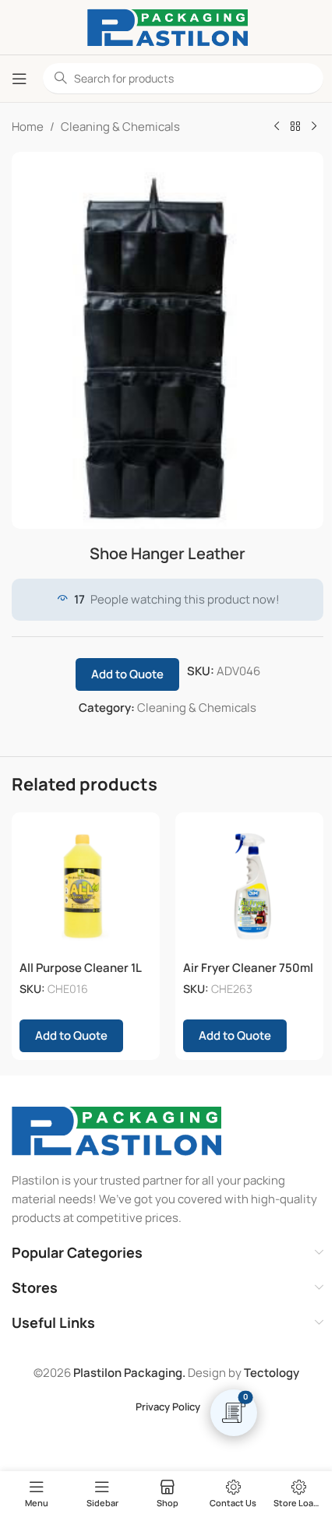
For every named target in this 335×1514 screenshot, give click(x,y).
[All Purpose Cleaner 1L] (85, 886)
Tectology (271, 1372)
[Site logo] (167, 26)
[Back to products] (295, 127)
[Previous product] (276, 127)
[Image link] (116, 1129)
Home (28, 126)
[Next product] (314, 127)
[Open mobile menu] (19, 78)
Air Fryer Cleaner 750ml (248, 967)
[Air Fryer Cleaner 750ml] (249, 886)
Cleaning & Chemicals (120, 126)
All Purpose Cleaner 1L (80, 967)
